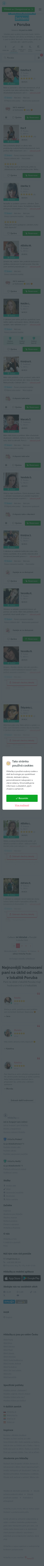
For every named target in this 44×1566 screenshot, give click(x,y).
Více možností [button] (22, 805)
